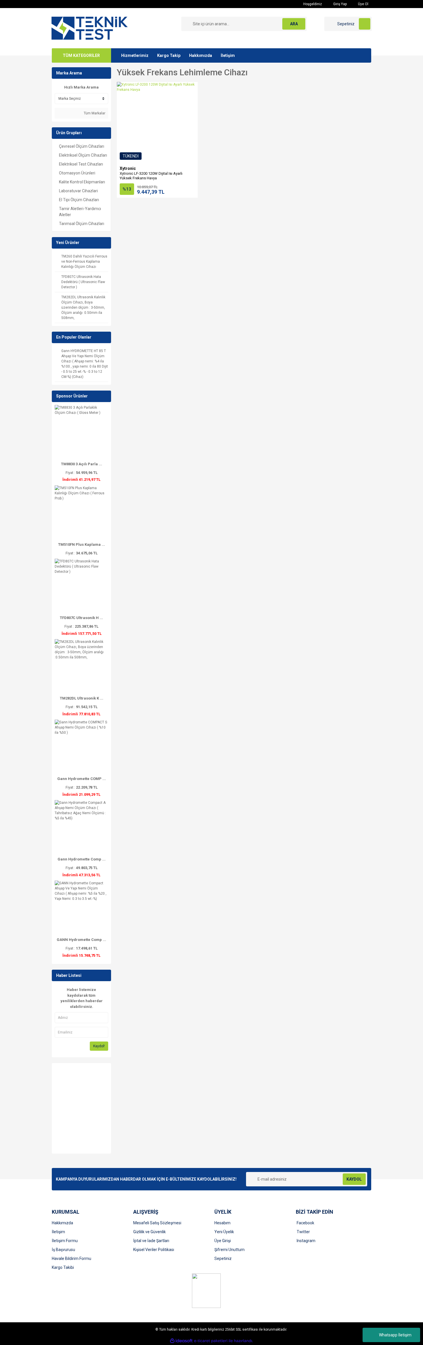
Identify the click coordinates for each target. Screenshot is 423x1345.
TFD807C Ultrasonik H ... (81, 618)
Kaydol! (99, 1046)
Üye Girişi (222, 1240)
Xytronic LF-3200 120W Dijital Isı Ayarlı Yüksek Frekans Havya (151, 175)
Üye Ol (362, 4)
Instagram (306, 1240)
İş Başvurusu (63, 1249)
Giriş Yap (339, 4)
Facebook (305, 1223)
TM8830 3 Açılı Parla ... (81, 464)
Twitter (303, 1231)
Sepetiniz (223, 1258)
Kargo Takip (168, 55)
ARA (294, 24)
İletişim (228, 55)
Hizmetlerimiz (134, 55)
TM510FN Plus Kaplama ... (81, 544)
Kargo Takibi (63, 1267)
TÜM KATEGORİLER (81, 55)
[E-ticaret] (211, 1341)
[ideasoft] (181, 1341)
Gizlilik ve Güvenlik (149, 1231)
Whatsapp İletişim (395, 1335)
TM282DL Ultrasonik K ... (81, 698)
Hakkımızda (200, 55)
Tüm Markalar (94, 113)
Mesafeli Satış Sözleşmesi (157, 1223)
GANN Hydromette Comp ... (81, 939)
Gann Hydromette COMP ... (81, 779)
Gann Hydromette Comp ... (82, 859)
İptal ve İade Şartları (151, 1240)
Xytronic (128, 168)
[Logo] (89, 28)
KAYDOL (354, 1179)
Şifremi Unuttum (229, 1249)
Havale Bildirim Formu (71, 1258)
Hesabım (222, 1223)
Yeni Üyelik (224, 1231)
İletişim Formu (65, 1240)
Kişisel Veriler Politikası (153, 1249)
